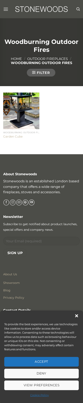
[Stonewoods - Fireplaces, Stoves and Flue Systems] (41, 9)
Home (16, 59)
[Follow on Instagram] (13, 202)
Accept (41, 362)
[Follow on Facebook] (6, 202)
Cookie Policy (39, 395)
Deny (41, 373)
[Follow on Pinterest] (25, 202)
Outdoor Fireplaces (47, 59)
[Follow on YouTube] (31, 202)
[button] (76, 316)
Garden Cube (13, 136)
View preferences (41, 385)
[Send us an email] (19, 202)
